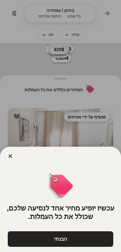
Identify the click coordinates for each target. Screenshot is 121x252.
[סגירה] (10, 156)
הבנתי (60, 238)
